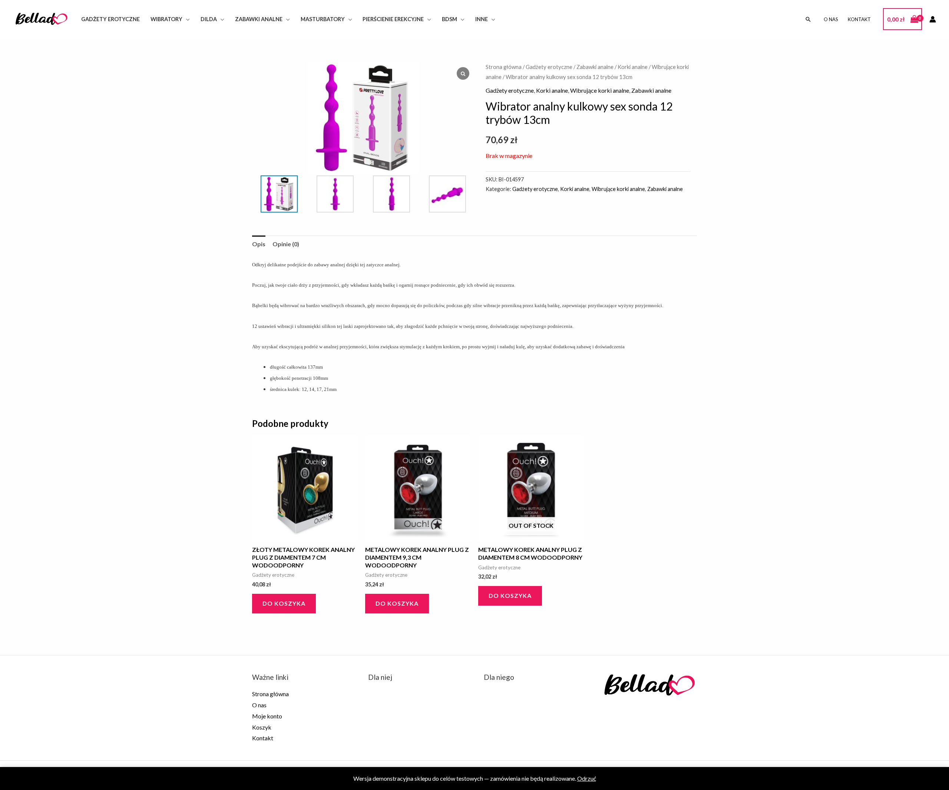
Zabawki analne (258, 19)
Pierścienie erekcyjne (393, 19)
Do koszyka (510, 595)
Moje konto (267, 716)
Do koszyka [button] (283, 603)
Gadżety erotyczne (110, 19)
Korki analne (633, 66)
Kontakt (859, 19)
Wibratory (166, 19)
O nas (831, 19)
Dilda (209, 19)
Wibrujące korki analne (599, 90)
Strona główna (504, 66)
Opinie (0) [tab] (285, 243)
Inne (481, 19)
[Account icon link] (932, 19)
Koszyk (261, 727)
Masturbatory (323, 19)
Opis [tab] (258, 243)
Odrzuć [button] (586, 778)
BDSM (449, 19)
